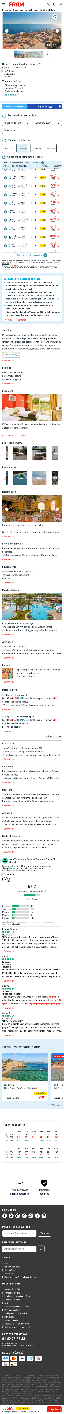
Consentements (11, 1320)
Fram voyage (6, 10)
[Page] (4, 1215)
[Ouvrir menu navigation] (2, 4)
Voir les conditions (54, 736)
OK (41, 1248)
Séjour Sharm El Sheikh (48, 10)
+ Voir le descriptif (10, 95)
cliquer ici (16, 924)
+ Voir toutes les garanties (15, 320)
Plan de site (9, 1317)
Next (57, 31)
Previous (6, 31)
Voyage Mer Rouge (31, 10)
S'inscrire (44, 1233)
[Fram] (19, 4)
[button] (32, 407)
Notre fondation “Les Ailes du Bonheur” (21, 1277)
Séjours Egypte (18, 10)
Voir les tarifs (54, 1410)
